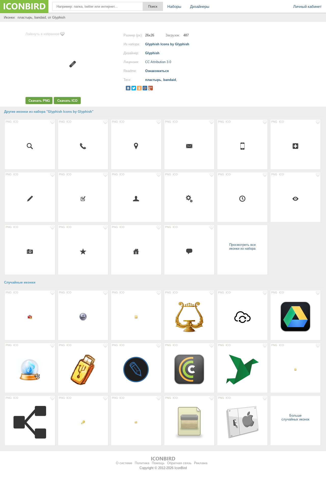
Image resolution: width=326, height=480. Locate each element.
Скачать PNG (39, 101)
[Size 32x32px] (83, 316)
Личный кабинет (307, 6)
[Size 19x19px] (83, 198)
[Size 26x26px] (136, 146)
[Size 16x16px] (189, 146)
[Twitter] (133, 88)
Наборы (174, 6)
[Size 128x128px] (242, 369)
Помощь (158, 463)
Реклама (200, 463)
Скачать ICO (67, 101)
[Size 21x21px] (136, 198)
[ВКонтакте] (128, 88)
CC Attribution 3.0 (158, 62)
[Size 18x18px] (30, 251)
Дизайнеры (199, 6)
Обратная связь (179, 463)
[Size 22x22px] (295, 146)
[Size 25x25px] (242, 198)
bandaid (169, 80)
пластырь (153, 80)
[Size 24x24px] (30, 146)
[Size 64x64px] (242, 316)
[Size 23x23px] (30, 198)
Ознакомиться (157, 71)
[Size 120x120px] (295, 316)
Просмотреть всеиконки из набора (242, 246)
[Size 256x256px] (189, 316)
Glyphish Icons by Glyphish (167, 44)
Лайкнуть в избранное (42, 34)
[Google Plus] (150, 88)
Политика (142, 463)
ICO (15, 121)
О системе (124, 463)
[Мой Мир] (145, 88)
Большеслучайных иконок (295, 417)
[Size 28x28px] (242, 146)
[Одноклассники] (139, 88)
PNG (9, 121)
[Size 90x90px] (30, 369)
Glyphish (152, 53)
